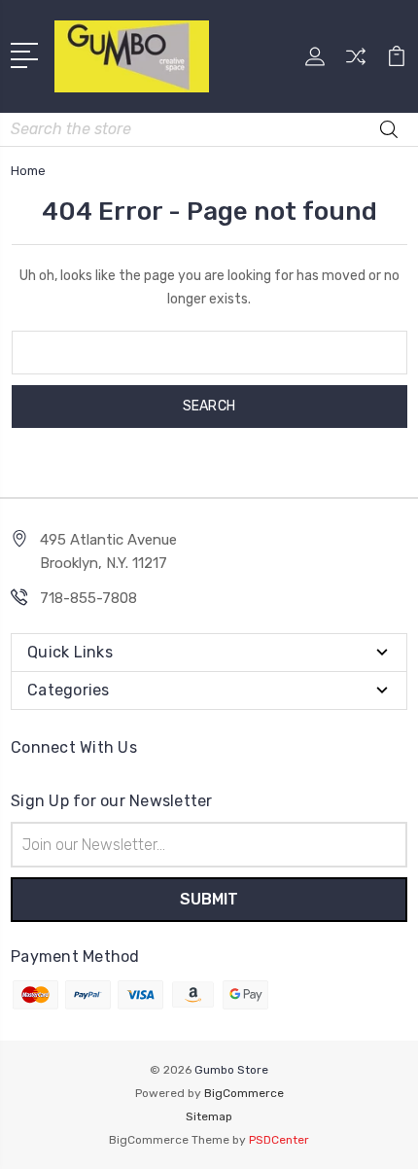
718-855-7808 (88, 598)
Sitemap (209, 1116)
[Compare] (355, 63)
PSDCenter (279, 1140)
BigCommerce (244, 1093)
